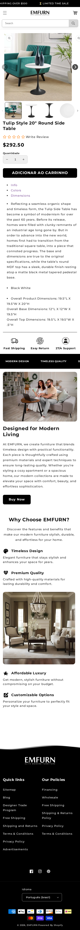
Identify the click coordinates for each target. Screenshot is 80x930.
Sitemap (9, 789)
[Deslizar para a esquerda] (2, 110)
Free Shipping (14, 818)
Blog (6, 797)
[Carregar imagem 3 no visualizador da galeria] (49, 110)
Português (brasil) (38, 897)
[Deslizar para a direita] (77, 110)
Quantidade (11, 153)
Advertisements (15, 849)
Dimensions (20, 195)
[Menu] (5, 13)
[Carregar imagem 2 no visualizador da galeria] (31, 110)
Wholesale (50, 797)
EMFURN (32, 925)
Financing (50, 789)
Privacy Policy (14, 841)
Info (14, 185)
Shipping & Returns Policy (57, 815)
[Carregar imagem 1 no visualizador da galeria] (13, 110)
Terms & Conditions (18, 833)
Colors (16, 190)
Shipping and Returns (20, 826)
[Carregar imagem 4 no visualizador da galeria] (67, 110)
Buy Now (17, 499)
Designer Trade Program (15, 808)
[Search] (73, 23)
